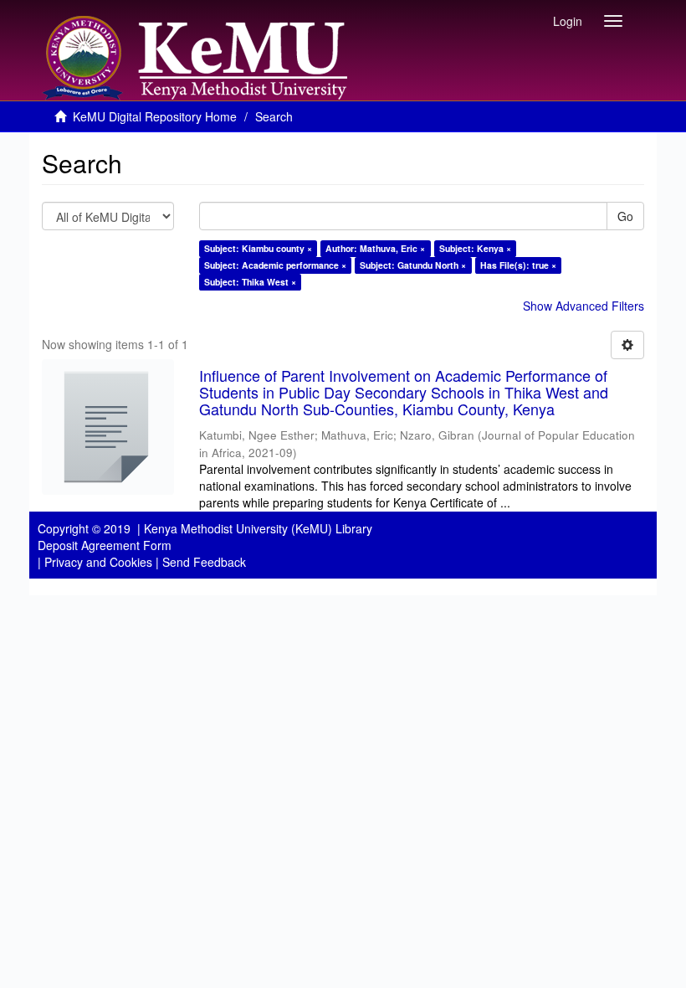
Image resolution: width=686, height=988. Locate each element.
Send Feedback (204, 561)
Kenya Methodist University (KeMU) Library (258, 528)
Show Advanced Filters (583, 305)
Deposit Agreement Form (105, 545)
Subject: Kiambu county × (258, 248)
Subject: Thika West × (250, 281)
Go (625, 216)
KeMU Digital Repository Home (155, 116)
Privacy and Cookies (98, 561)
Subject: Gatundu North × (413, 265)
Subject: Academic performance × (275, 265)
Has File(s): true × (518, 265)
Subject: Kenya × (475, 248)
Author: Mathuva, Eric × (375, 248)
